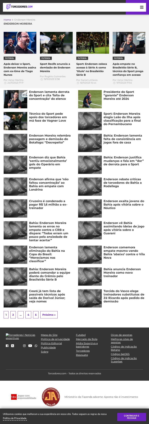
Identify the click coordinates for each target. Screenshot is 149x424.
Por (13, 81)
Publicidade (48, 347)
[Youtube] (30, 346)
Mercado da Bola (86, 339)
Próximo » (49, 314)
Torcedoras (83, 350)
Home (7, 19)
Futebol (81, 335)
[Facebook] (7, 346)
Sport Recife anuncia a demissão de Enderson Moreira (55, 67)
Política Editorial (51, 343)
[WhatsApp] (36, 346)
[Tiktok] (18, 347)
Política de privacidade (55, 339)
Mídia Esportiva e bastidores (87, 345)
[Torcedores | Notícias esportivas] (19, 7)
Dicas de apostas (121, 335)
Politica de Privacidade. (15, 418)
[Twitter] (12, 346)
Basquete (82, 355)
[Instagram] (24, 346)
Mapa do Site (49, 335)
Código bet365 (120, 354)
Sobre (44, 351)
